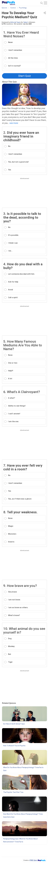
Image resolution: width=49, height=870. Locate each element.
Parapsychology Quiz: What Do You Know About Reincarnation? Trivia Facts (20, 840)
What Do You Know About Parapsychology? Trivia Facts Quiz (23, 769)
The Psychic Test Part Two (13, 792)
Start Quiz (24, 75)
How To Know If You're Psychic (14, 746)
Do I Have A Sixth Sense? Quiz (14, 724)
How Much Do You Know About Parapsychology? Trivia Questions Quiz (23, 815)
